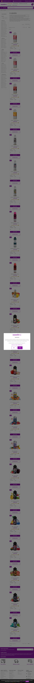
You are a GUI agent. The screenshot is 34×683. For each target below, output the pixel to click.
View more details (22, 681)
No (14, 347)
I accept (27, 681)
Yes (20, 347)
